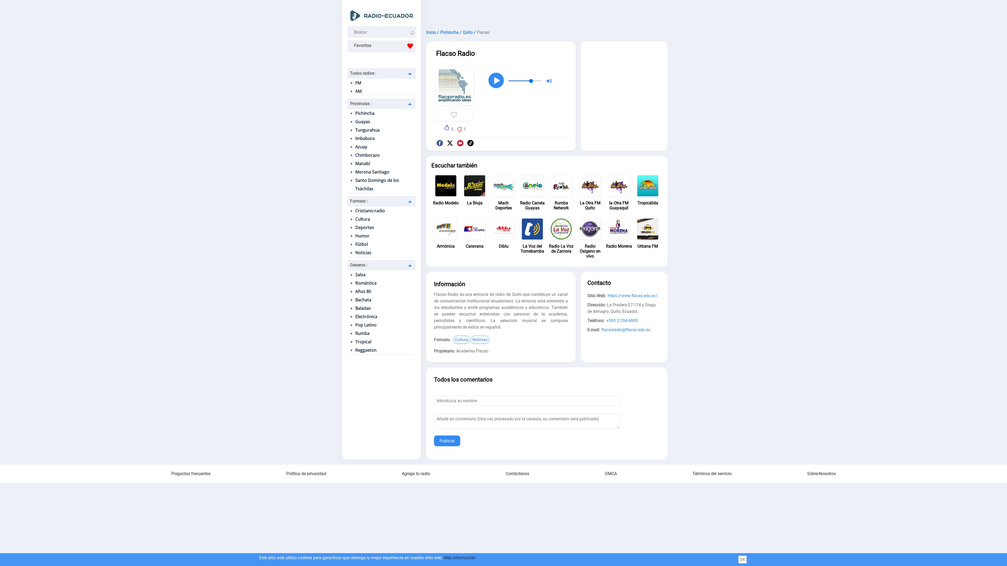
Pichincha (364, 113)
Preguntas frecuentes (191, 473)
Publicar (447, 440)
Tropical (363, 342)
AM (358, 91)
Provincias (361, 103)
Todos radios (363, 73)
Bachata (363, 300)
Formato (359, 201)
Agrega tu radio (416, 473)
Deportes (364, 227)
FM (358, 83)
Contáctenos (517, 473)
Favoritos (362, 45)
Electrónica (366, 316)
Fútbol (361, 244)
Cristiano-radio (370, 211)
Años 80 (363, 291)
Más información (459, 557)
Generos (358, 265)
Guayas (362, 121)
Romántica (366, 283)
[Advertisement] (546, 13)
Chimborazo (367, 155)
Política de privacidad (306, 473)
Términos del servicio (712, 473)
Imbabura (365, 138)
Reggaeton (366, 350)
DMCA (611, 473)
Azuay (361, 147)
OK (742, 559)
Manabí (362, 163)
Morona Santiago (372, 172)
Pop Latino (366, 325)
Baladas (363, 308)
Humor (362, 236)
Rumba (362, 333)
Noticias (363, 252)
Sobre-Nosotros (821, 473)
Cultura (362, 219)
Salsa (360, 274)
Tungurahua (367, 130)
